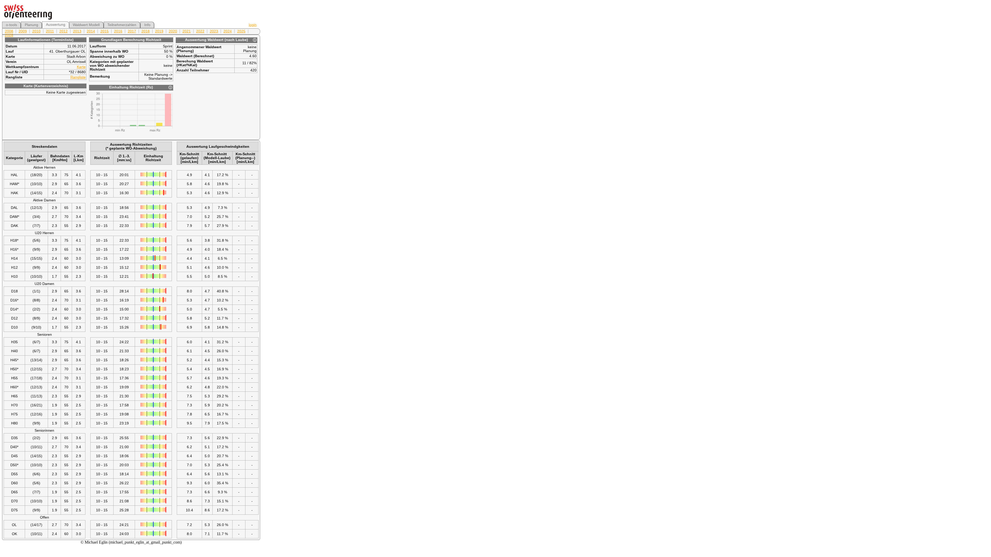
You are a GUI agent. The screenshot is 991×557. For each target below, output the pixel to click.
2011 (50, 31)
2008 (9, 31)
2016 (118, 31)
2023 (214, 31)
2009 (23, 31)
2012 (63, 31)
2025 (241, 31)
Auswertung (55, 25)
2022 (200, 31)
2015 (104, 31)
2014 (91, 31)
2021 (186, 31)
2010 (36, 31)
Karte (81, 67)
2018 (145, 31)
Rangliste (78, 77)
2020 (173, 31)
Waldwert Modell (86, 25)
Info (147, 25)
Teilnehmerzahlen (121, 25)
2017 (132, 31)
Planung (31, 25)
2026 (9, 35)
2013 (77, 31)
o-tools (11, 25)
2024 (227, 31)
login (253, 25)
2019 (159, 31)
